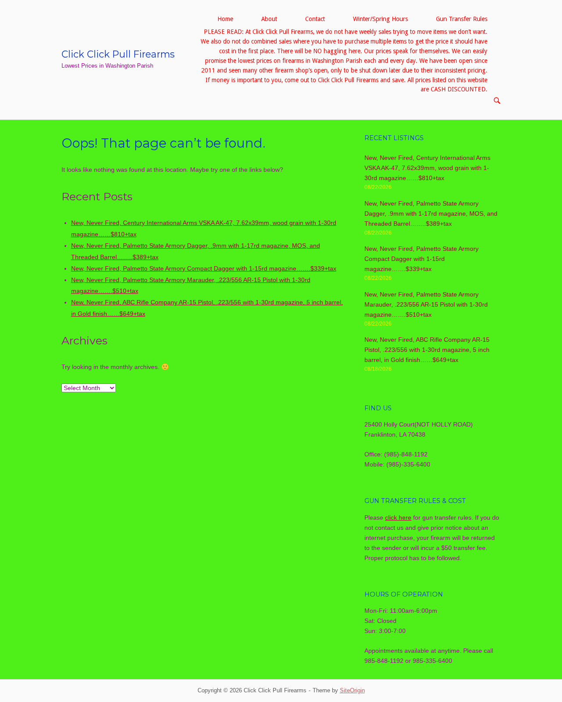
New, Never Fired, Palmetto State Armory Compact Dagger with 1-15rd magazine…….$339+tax (203, 268)
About (269, 18)
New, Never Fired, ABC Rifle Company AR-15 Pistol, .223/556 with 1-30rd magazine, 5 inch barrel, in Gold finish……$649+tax (427, 349)
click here (398, 517)
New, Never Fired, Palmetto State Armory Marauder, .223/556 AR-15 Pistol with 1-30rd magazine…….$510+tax (426, 304)
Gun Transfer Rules (461, 18)
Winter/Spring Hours (380, 18)
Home (225, 18)
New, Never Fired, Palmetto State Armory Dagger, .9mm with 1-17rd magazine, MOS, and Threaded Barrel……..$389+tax (430, 213)
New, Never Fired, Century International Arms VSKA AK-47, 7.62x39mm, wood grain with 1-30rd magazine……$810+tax (427, 167)
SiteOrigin (352, 690)
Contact (315, 18)
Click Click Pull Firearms (118, 54)
